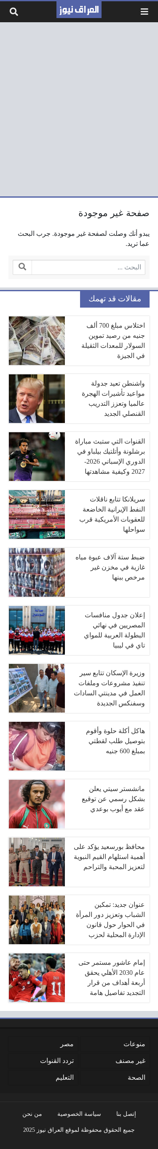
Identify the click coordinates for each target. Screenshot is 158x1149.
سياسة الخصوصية (79, 1113)
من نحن (32, 1113)
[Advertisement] (79, 109)
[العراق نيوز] (78, 9)
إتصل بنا (126, 1113)
